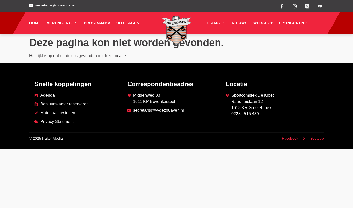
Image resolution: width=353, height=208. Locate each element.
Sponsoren (291, 23)
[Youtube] (320, 6)
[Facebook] (282, 6)
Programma (97, 23)
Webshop (263, 23)
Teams (213, 23)
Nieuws (240, 23)
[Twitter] (307, 5)
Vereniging (59, 23)
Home (35, 23)
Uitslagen (128, 23)
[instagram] (294, 5)
